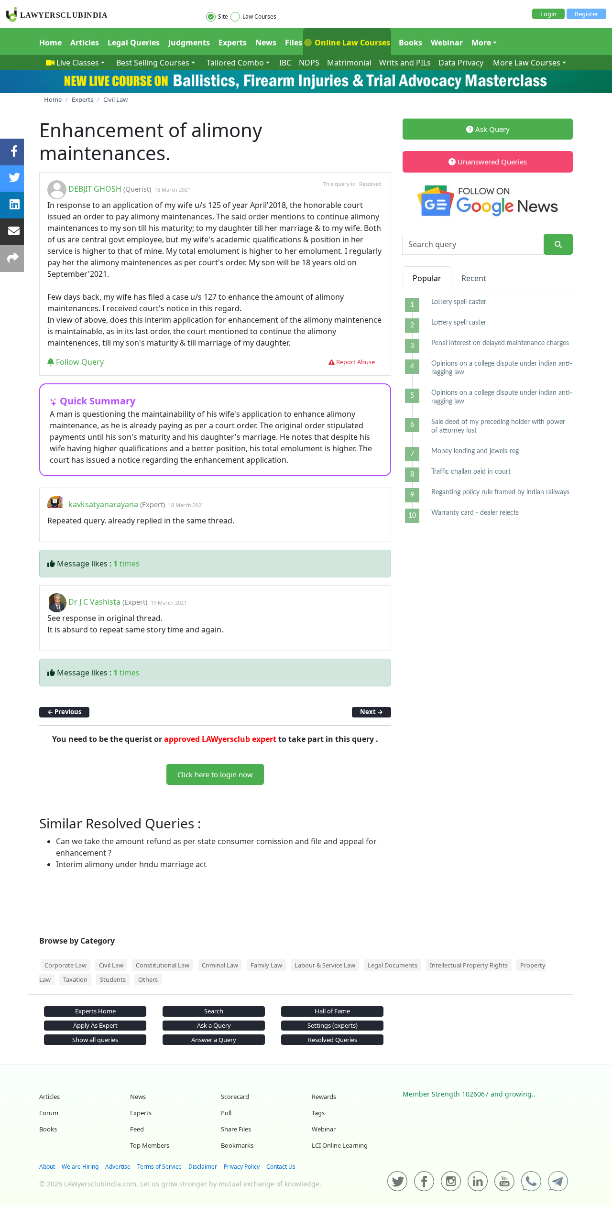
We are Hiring (80, 1167)
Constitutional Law (162, 965)
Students (113, 979)
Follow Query (79, 362)
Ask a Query (214, 1025)
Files (293, 42)
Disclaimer (202, 1167)
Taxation (75, 979)
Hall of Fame (332, 1011)
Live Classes (77, 62)
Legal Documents (392, 965)
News (265, 42)
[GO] (558, 244)
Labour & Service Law (325, 965)
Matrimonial (349, 62)
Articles (84, 42)
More (481, 42)
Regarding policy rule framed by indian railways (500, 492)
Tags (318, 1112)
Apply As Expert (95, 1025)
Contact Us (280, 1167)
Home (50, 42)
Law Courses (259, 16)
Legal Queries (134, 42)
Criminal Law (220, 965)
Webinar (447, 42)
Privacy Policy (242, 1167)
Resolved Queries (332, 1039)
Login (548, 14)
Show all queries (95, 1039)
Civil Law (111, 965)
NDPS (309, 62)
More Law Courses (526, 62)
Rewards (324, 1096)
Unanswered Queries (491, 161)
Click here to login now (215, 774)
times (126, 563)
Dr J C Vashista (94, 602)
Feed (137, 1129)
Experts (233, 42)
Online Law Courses (351, 42)
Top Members (149, 1145)
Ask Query (491, 129)
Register (586, 14)
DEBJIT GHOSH (94, 189)
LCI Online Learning (340, 1145)
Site (223, 16)
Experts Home (95, 1011)
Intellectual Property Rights (469, 965)
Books (410, 42)
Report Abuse (355, 362)
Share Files (236, 1129)
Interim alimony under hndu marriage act (131, 864)
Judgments (189, 42)
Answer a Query (213, 1039)
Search (213, 1011)
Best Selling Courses (152, 62)
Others (148, 979)
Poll (226, 1112)
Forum (48, 1112)
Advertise (118, 1167)
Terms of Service (159, 1167)
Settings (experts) (332, 1025)
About (47, 1167)
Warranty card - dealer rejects (475, 513)
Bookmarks (237, 1145)
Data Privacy (460, 62)
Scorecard (235, 1096)
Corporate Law (65, 965)
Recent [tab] (473, 278)
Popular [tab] (427, 278)
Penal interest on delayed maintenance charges (500, 343)
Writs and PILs (405, 62)
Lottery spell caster (458, 302)
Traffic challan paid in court (471, 471)
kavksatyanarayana (103, 504)
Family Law (266, 965)
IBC (285, 62)
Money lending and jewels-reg (475, 451)
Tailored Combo (235, 62)
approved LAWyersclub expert (220, 739)
